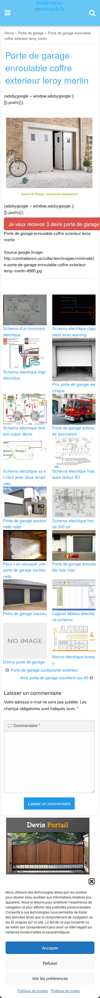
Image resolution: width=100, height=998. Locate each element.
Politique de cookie (65, 990)
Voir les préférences (50, 978)
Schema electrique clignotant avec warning (74, 331)
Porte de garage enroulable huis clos (74, 567)
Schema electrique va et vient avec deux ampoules (24, 477)
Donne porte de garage (23, 662)
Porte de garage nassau (24, 613)
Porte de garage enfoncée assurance (73, 431)
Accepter (50, 948)
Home (9, 32)
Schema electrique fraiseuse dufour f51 (73, 474)
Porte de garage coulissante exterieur (44, 670)
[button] (91, 881)
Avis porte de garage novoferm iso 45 (54, 677)
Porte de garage (31, 32)
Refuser (50, 963)
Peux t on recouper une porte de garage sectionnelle (24, 570)
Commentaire (27, 725)
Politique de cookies (33, 990)
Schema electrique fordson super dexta (24, 431)
